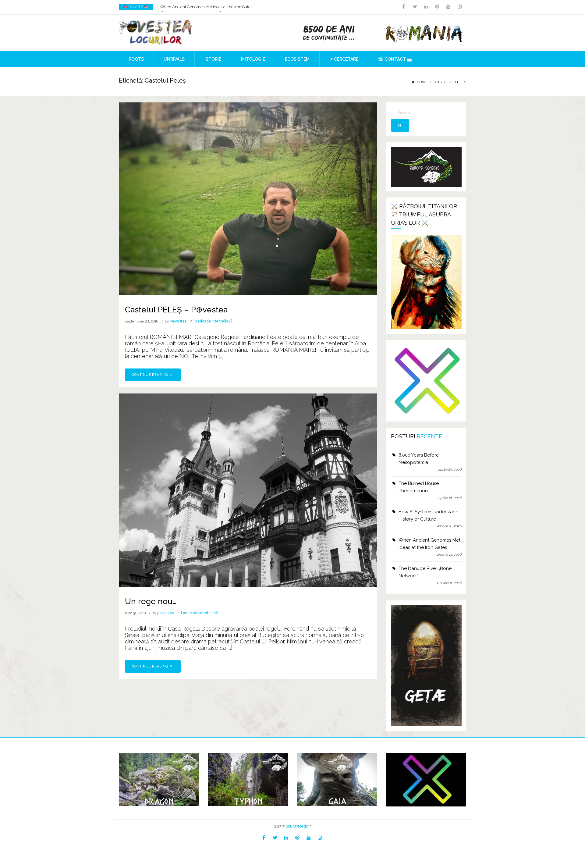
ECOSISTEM (297, 59)
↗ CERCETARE (343, 59)
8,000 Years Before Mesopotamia (419, 458)
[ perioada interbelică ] (212, 321)
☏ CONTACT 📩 (395, 59)
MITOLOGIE (253, 59)
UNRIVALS (174, 59)
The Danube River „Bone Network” (425, 572)
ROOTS (136, 59)
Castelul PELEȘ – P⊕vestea (176, 309)
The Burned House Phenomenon (419, 487)
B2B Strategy (297, 826)
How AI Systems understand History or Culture (429, 515)
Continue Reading (150, 375)
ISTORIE (212, 59)
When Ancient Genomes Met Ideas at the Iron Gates (206, 7)
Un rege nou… (150, 601)
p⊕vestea (178, 321)
